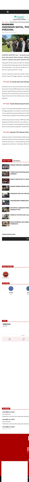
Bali (3, 22)
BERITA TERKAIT (7, 160)
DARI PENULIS (16, 160)
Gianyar (7, 22)
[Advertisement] (14, 471)
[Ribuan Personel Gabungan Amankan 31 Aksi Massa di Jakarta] (5, 166)
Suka (11, 286)
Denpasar (4, 197)
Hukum (11, 24)
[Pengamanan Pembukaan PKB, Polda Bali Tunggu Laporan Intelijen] (5, 202)
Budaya (4, 190)
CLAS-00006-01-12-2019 (8, 423)
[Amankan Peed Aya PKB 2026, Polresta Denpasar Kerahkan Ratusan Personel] (5, 195)
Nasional (4, 168)
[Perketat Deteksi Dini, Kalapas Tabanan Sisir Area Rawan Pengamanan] (5, 216)
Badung (4, 182)
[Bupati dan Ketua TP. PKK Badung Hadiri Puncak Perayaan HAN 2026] (5, 181)
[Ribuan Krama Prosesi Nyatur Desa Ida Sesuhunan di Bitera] (5, 188)
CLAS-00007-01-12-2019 (8, 415)
